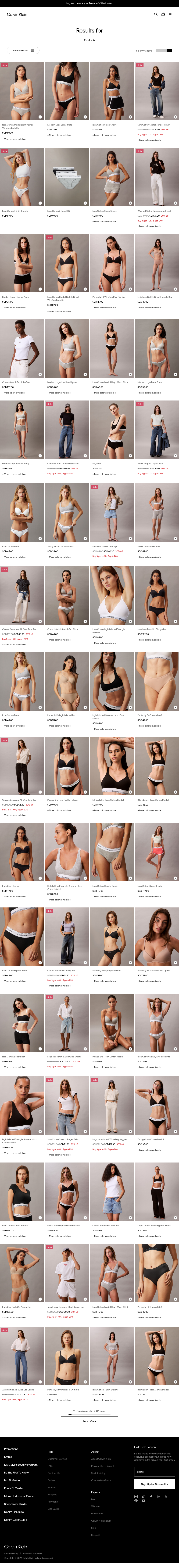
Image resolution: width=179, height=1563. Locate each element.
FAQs (50, 1465)
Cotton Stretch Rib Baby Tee (16, 382)
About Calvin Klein (101, 1458)
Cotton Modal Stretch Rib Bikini (62, 629)
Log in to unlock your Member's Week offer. (89, 3)
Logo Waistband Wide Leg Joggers (109, 1139)
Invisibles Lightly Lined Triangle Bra (155, 296)
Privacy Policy (11, 1553)
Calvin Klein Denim (101, 1520)
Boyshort (96, 463)
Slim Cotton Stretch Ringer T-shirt (154, 124)
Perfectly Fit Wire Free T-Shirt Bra (63, 1389)
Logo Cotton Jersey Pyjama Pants (154, 1225)
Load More (89, 1421)
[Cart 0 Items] (163, 14)
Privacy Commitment (102, 1465)
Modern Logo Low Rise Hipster (62, 382)
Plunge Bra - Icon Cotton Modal (62, 799)
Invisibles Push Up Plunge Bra (152, 629)
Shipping (52, 1494)
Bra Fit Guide (12, 1480)
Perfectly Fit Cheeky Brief (150, 715)
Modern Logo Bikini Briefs (59, 124)
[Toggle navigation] (170, 14)
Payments (53, 1501)
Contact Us (54, 1473)
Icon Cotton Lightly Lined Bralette (154, 1056)
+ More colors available (14, 139)
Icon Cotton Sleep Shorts (104, 124)
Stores (8, 1456)
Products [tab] (89, 40)
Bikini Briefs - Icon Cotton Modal (153, 799)
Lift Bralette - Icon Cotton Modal (108, 799)
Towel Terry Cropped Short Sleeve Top (65, 1307)
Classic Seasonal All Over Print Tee (19, 629)
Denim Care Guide (15, 1519)
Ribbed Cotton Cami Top (104, 546)
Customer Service (57, 1458)
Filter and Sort (20, 50)
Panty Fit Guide (13, 1488)
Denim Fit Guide (14, 1512)
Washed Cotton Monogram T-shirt (154, 210)
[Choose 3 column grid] (164, 50)
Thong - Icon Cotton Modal (60, 546)
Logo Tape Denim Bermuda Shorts (64, 1056)
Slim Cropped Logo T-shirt (150, 463)
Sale (93, 1527)
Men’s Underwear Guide (19, 1496)
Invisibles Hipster (10, 886)
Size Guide (53, 1508)
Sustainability (98, 1473)
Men (93, 1499)
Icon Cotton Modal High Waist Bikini (110, 382)
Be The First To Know (16, 1472)
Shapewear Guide (15, 1504)
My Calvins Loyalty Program (21, 1464)
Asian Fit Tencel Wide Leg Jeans (18, 1389)
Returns (52, 1487)
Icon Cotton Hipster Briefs (104, 886)
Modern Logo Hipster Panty (15, 296)
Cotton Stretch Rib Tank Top (105, 1225)
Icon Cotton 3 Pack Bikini (59, 210)
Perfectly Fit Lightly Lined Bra (61, 715)
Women (95, 1506)
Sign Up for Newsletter (154, 1484)
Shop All (95, 1534)
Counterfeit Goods (101, 1480)
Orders (51, 1480)
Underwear (97, 1513)
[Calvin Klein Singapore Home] (17, 14)
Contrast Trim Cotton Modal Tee (62, 463)
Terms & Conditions (32, 1553)
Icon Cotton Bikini (10, 546)
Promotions (11, 1449)
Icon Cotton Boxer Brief (149, 546)
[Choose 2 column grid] (158, 50)
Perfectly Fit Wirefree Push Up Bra (108, 296)
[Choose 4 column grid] (169, 50)
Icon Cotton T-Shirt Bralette (15, 210)
